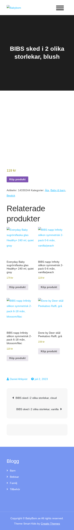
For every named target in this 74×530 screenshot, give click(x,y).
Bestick (11, 195)
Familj (13, 483)
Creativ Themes (50, 523)
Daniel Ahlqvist (18, 379)
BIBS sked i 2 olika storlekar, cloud (36, 397)
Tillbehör (15, 489)
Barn (13, 470)
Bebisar (14, 476)
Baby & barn (57, 190)
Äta (47, 190)
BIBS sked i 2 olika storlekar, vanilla (37, 409)
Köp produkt (17, 179)
